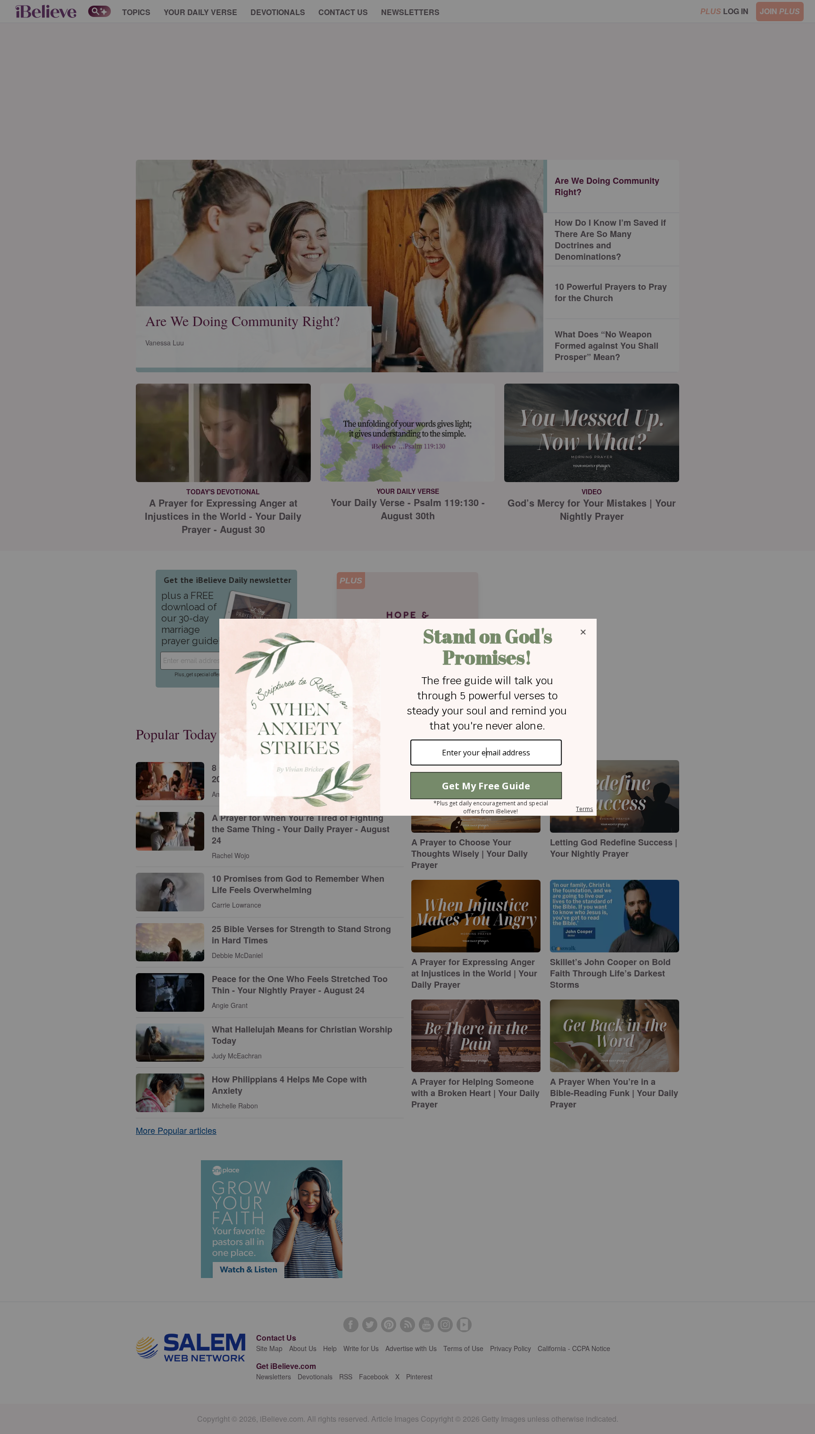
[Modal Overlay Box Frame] (407, 717)
